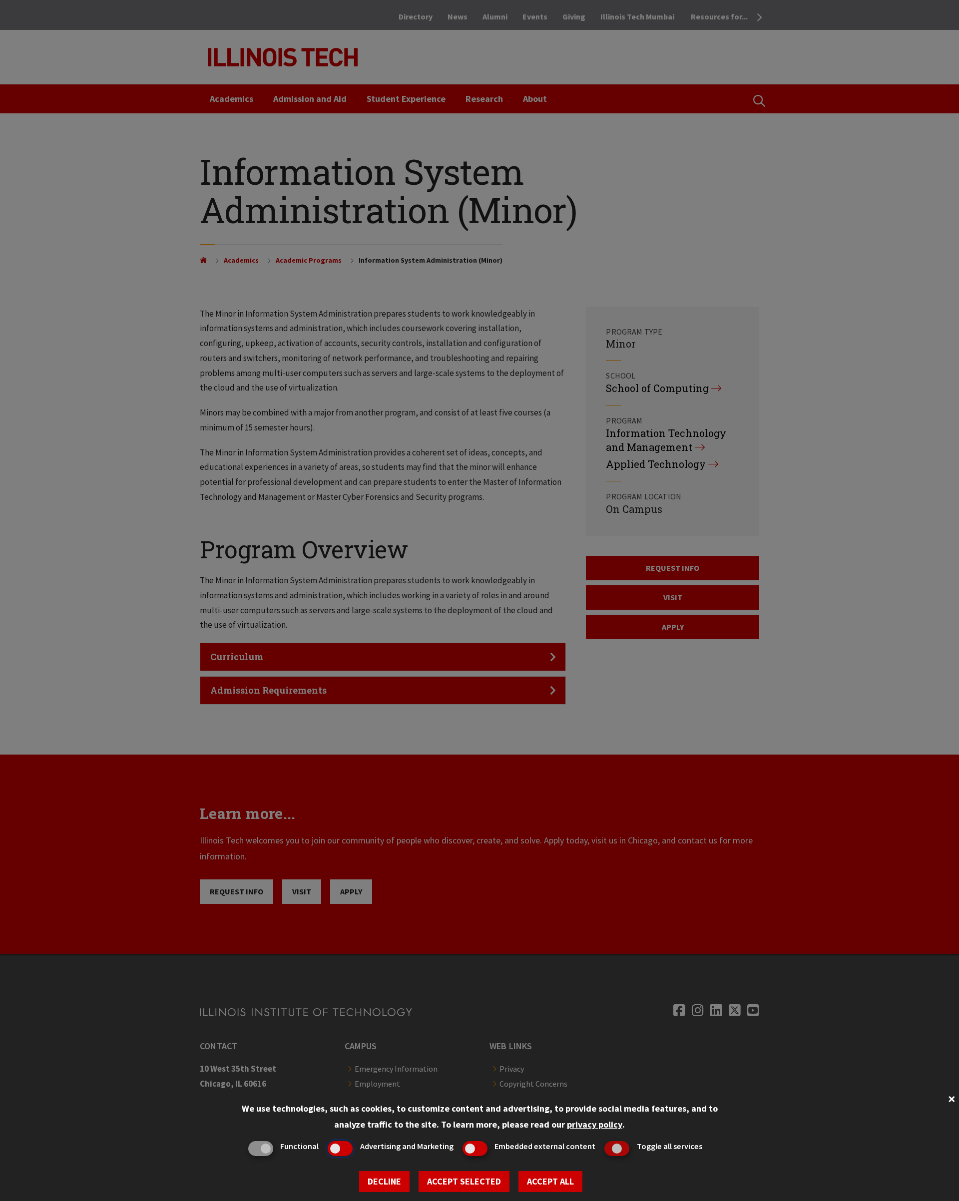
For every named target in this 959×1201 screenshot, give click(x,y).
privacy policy (594, 1124)
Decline (384, 1181)
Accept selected (464, 1181)
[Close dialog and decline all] (951, 1098)
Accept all (550, 1181)
